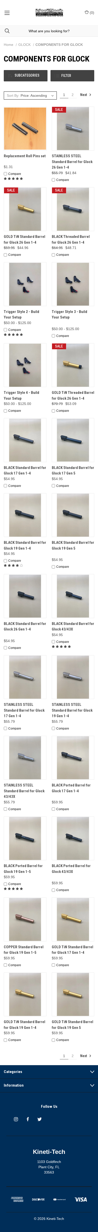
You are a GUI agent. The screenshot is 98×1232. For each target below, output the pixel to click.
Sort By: (13, 95)
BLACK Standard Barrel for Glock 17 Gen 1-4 (25, 470)
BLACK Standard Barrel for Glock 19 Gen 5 (73, 545)
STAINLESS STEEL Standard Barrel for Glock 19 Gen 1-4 (72, 710)
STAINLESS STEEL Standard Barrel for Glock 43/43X (24, 791)
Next (84, 95)
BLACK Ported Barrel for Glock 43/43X (71, 869)
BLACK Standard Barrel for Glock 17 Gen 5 (73, 470)
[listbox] (38, 95)
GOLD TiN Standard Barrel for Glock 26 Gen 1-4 (24, 239)
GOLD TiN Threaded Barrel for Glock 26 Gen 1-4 (73, 395)
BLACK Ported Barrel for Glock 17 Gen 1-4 (71, 788)
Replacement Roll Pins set (25, 156)
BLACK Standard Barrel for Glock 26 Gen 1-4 (25, 626)
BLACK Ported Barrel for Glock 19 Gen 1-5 (23, 869)
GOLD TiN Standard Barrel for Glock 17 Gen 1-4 (72, 950)
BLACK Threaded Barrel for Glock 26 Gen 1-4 (71, 239)
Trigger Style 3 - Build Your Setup (69, 314)
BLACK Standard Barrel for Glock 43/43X (73, 626)
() (91, 13)
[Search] (5, 31)
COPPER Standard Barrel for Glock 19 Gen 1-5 (23, 950)
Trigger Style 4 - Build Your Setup (21, 395)
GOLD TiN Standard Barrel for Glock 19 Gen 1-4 (24, 1025)
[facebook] (28, 1119)
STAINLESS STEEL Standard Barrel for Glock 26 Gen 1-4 (72, 162)
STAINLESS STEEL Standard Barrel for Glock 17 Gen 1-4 (24, 710)
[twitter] (39, 1119)
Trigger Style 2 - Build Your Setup (21, 314)
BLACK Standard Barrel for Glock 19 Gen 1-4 (25, 545)
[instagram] (16, 1119)
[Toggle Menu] (7, 12)
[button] (25, 75)
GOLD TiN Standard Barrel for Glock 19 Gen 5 (72, 1025)
